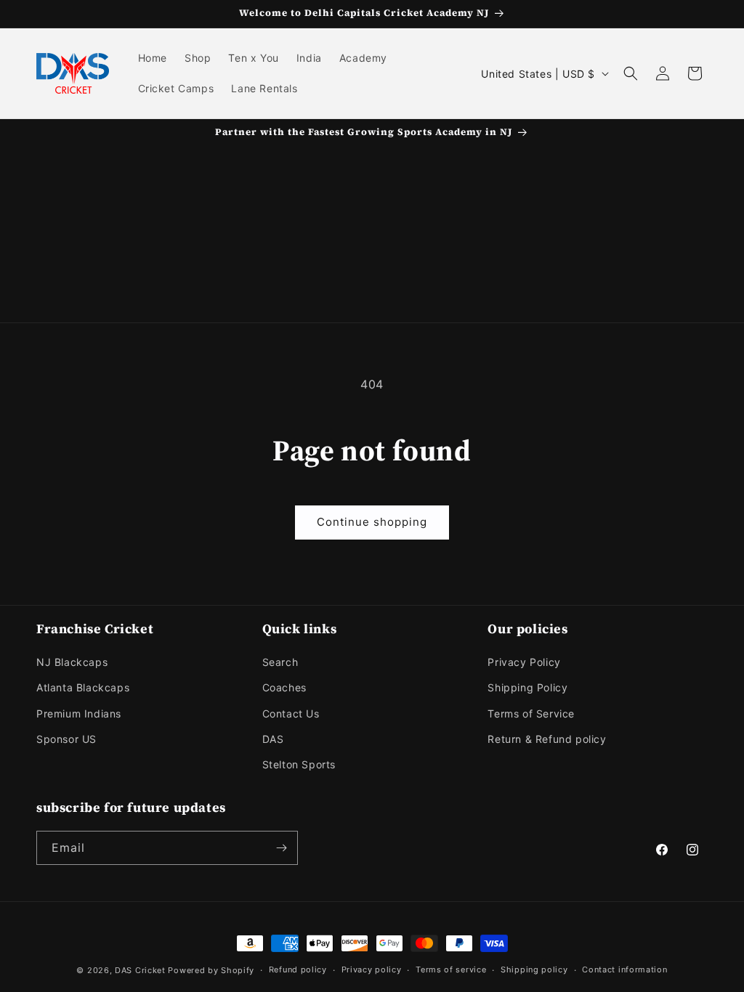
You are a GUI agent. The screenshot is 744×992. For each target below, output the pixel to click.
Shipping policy (534, 969)
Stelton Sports (299, 764)
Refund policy (298, 969)
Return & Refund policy (547, 739)
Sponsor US (66, 739)
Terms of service (451, 969)
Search (280, 662)
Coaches (284, 687)
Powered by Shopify (211, 970)
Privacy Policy (524, 662)
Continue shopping (372, 522)
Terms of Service (531, 713)
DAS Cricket (140, 970)
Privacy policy (371, 969)
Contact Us (291, 713)
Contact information (624, 969)
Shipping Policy (527, 687)
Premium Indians (78, 713)
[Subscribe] (281, 848)
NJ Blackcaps (72, 662)
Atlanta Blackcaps (82, 687)
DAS (273, 739)
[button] (631, 73)
